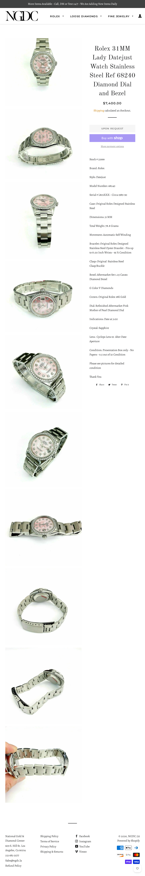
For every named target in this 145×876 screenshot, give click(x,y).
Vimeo (83, 852)
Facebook (84, 836)
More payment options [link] (112, 146)
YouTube (84, 846)
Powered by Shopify (128, 841)
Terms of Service (49, 841)
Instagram (85, 841)
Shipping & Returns (51, 852)
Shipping (99, 111)
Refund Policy (13, 866)
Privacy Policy (48, 846)
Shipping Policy (49, 836)
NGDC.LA (134, 836)
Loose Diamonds (84, 16)
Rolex (55, 16)
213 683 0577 (12, 855)
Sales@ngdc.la (13, 861)
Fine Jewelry (119, 16)
